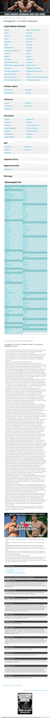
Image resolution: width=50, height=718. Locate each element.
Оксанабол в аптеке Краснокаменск (12, 685)
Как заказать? (14, 14)
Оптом (36, 14)
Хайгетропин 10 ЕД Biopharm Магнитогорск (35, 690)
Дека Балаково (9, 570)
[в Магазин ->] (25, 693)
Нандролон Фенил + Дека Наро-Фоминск (16, 573)
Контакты (42, 14)
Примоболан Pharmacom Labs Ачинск (15, 571)
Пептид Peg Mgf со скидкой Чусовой (15, 569)
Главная (7, 14)
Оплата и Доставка (24, 14)
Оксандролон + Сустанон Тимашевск (17, 18)
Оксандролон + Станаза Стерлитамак (35, 386)
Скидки (32, 14)
